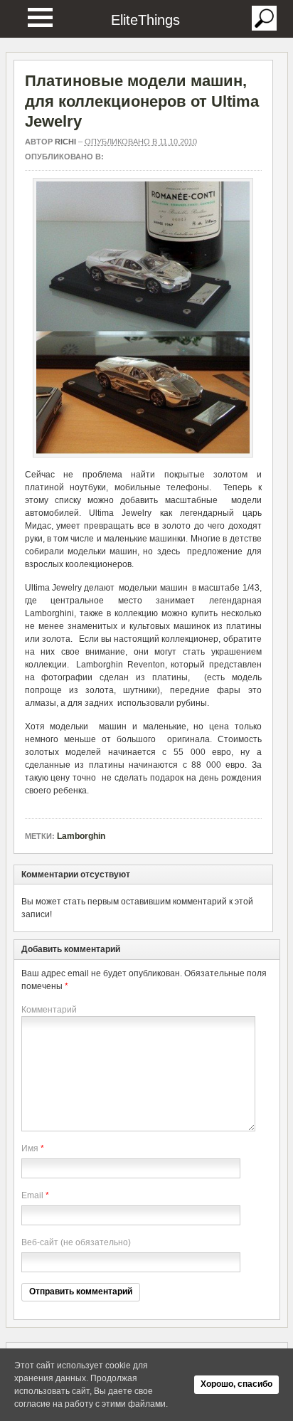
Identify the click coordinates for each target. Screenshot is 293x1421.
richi (65, 141)
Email (32, 1195)
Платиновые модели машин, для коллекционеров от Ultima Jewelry (142, 101)
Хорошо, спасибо (236, 1384)
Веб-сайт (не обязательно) (76, 1242)
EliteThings (145, 20)
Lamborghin (81, 836)
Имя (29, 1148)
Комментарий (49, 1010)
